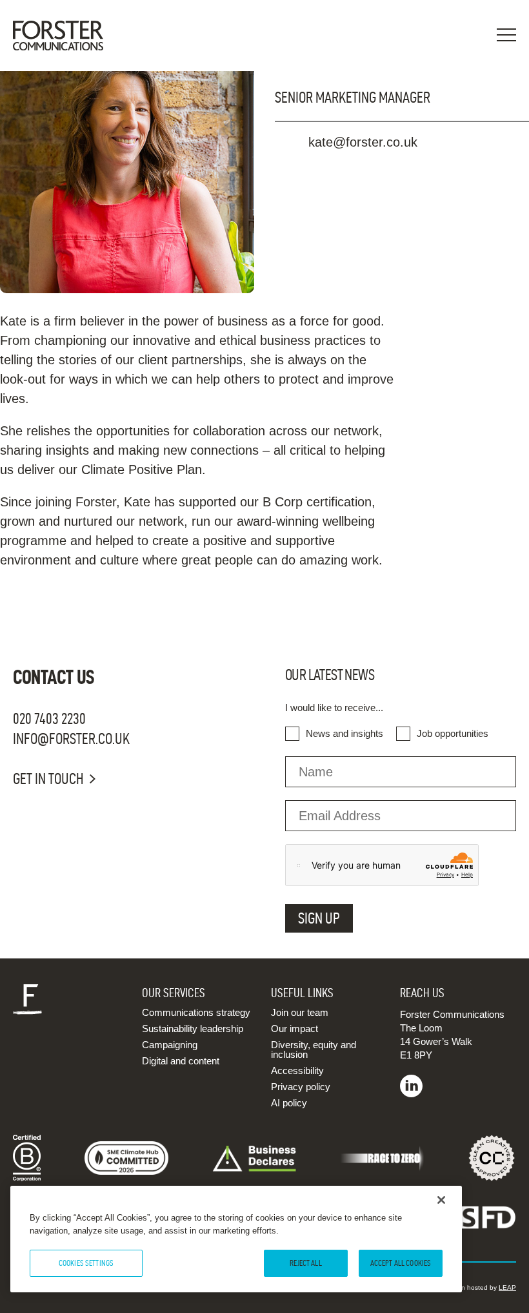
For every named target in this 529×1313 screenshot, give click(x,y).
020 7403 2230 (49, 718)
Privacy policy (300, 1086)
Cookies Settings (86, 1262)
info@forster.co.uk (71, 738)
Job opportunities (452, 733)
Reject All (305, 1262)
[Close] (441, 1200)
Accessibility (297, 1070)
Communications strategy (196, 1012)
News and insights (344, 733)
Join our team (299, 1012)
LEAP (507, 1287)
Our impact (294, 1028)
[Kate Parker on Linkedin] (402, 172)
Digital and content (180, 1060)
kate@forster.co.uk (362, 142)
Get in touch (48, 779)
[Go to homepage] (64, 35)
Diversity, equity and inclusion (313, 1049)
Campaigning (169, 1044)
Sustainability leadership (192, 1028)
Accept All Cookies (400, 1262)
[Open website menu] (506, 35)
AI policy (289, 1102)
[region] (236, 1239)
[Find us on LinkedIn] (411, 1093)
